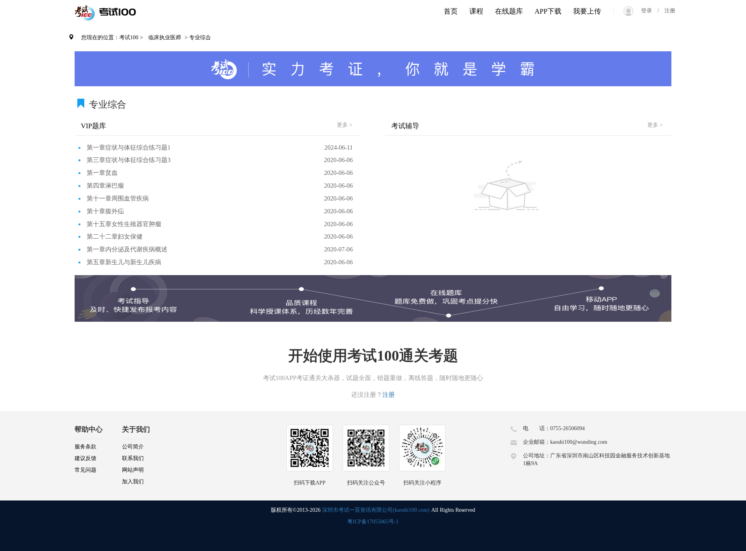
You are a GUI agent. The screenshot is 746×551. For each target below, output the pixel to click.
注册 (667, 11)
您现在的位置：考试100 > (112, 37)
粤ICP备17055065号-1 (373, 522)
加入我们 (133, 482)
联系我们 (133, 458)
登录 (649, 11)
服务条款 (85, 447)
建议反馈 (85, 458)
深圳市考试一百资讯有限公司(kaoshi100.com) (376, 510)
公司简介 (133, 447)
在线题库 (509, 11)
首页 (451, 11)
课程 (476, 11)
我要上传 (587, 11)
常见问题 (85, 470)
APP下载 (548, 11)
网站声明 (133, 470)
